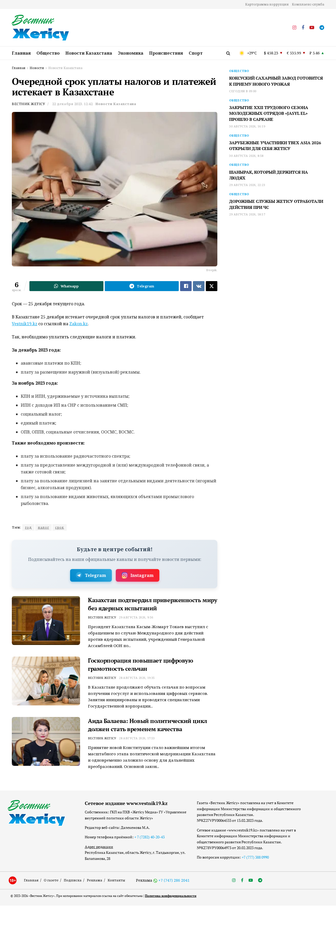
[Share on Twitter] (211, 286)
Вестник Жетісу (28, 103)
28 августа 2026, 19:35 (137, 678)
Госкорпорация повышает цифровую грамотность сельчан (140, 664)
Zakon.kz (78, 324)
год (28, 527)
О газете (51, 880)
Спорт (196, 53)
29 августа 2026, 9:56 (136, 617)
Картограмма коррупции (267, 4)
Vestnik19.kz (24, 324)
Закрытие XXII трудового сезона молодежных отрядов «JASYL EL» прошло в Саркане (268, 113)
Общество (48, 53)
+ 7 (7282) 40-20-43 (149, 836)
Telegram (95, 575)
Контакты (116, 880)
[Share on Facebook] (186, 286)
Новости (37, 68)
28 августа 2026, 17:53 (137, 738)
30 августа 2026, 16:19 (247, 126)
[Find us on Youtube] (311, 28)
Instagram (142, 575)
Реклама (94, 880)
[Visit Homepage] (41, 28)
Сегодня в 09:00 (242, 91)
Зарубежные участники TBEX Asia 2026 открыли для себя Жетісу (275, 145)
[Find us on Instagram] (294, 28)
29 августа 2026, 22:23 (247, 185)
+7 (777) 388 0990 (255, 857)
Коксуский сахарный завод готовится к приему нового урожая (276, 81)
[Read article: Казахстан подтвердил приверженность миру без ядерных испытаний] (46, 620)
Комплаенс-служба (308, 4)
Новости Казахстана (88, 53)
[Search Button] (228, 53)
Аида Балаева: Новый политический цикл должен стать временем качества (147, 725)
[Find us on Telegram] (321, 28)
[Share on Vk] (198, 286)
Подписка (73, 880)
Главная (21, 53)
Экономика (130, 53)
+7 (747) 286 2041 (174, 880)
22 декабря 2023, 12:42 (72, 103)
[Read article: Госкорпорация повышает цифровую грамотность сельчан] (46, 681)
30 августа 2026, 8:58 (246, 156)
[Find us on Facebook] (303, 28)
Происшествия (166, 53)
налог (43, 527)
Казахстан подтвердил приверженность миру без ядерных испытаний (152, 604)
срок (59, 527)
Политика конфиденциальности (170, 896)
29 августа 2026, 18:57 (247, 214)
